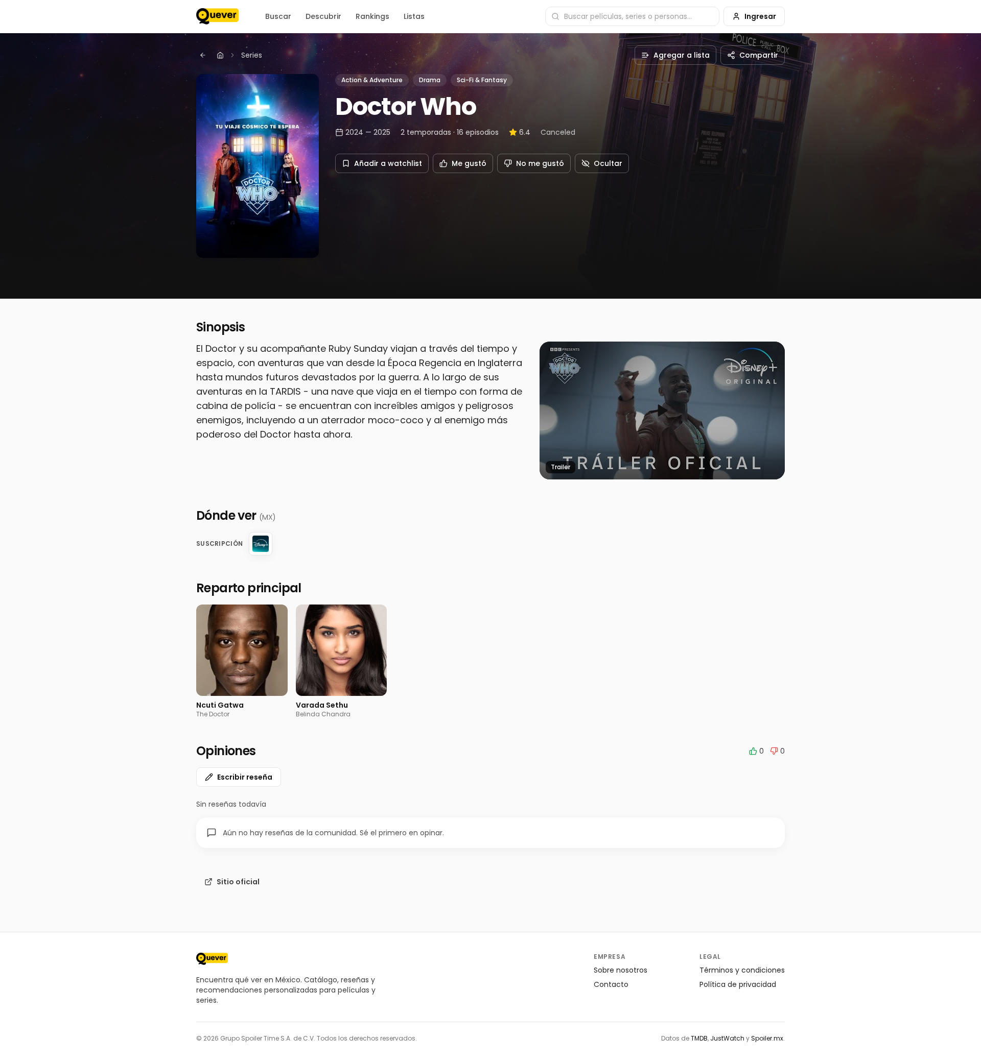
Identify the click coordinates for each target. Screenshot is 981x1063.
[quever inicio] (217, 16)
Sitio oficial (238, 882)
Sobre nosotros (620, 970)
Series (251, 55)
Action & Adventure (372, 80)
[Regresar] (202, 55)
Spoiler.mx (767, 1038)
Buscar (278, 16)
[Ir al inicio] (212, 959)
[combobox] (632, 16)
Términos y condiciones (742, 970)
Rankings (372, 16)
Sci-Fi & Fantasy (482, 80)
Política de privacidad (737, 984)
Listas (414, 16)
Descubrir (323, 16)
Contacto (611, 984)
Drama (429, 80)
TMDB (699, 1038)
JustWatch (727, 1038)
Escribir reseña (244, 777)
